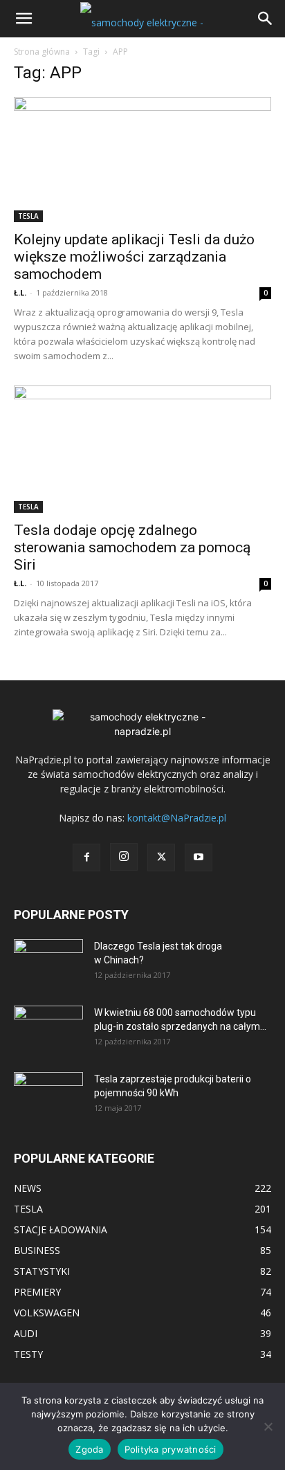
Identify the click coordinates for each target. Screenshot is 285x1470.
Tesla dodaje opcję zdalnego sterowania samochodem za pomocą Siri (132, 547)
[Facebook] (86, 857)
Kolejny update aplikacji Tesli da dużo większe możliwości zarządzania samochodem (134, 256)
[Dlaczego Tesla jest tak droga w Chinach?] (48, 963)
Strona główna (42, 51)
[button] (23, 18)
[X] (161, 857)
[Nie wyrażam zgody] (268, 1426)
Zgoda (89, 1449)
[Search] (265, 18)
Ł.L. (20, 292)
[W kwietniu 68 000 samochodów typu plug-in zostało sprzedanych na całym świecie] (48, 1025)
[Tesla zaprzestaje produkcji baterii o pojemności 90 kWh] (48, 1087)
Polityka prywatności (171, 1449)
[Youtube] (198, 857)
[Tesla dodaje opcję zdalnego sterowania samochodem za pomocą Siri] (142, 449)
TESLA (28, 216)
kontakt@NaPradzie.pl (176, 817)
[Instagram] (124, 857)
